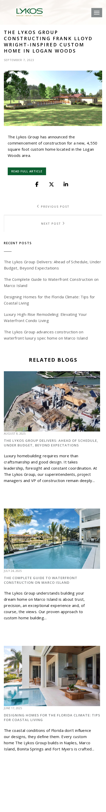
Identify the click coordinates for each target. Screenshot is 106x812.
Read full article (26, 171)
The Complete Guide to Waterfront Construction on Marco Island (40, 580)
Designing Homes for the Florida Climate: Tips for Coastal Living (52, 717)
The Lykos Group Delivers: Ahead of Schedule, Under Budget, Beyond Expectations (51, 442)
